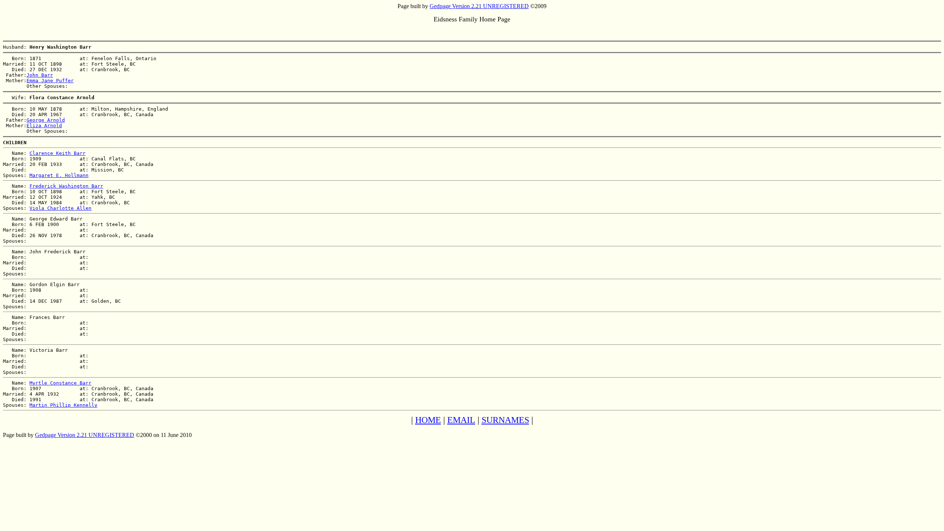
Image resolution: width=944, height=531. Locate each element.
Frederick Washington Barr (66, 186)
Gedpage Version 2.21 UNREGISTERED (479, 6)
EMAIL (461, 420)
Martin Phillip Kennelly (63, 405)
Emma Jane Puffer (50, 80)
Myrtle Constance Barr (60, 383)
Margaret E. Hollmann (59, 175)
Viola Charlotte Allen (60, 208)
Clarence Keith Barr (58, 153)
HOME (428, 420)
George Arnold (46, 120)
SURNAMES (505, 420)
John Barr (40, 75)
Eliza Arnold (44, 125)
